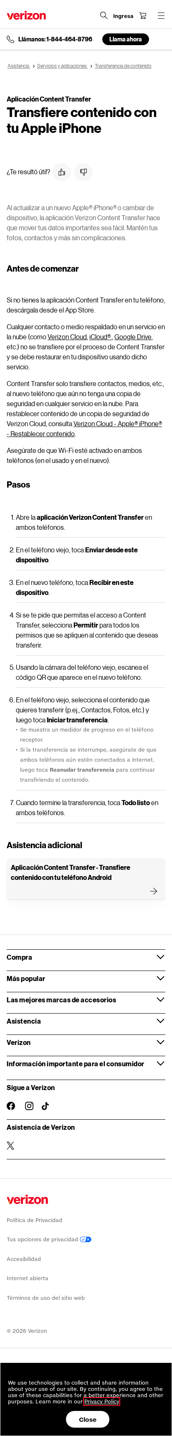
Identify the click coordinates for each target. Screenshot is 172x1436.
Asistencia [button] (24, 1021)
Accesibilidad (24, 1259)
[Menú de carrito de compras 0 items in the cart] (143, 15)
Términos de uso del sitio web (46, 1298)
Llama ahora (125, 39)
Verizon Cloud (67, 337)
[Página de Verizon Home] (26, 15)
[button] (62, 172)
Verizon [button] (19, 1042)
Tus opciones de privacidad (43, 1239)
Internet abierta (27, 1278)
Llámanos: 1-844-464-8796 (55, 39)
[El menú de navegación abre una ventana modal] (161, 15)
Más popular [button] (26, 978)
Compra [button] (19, 957)
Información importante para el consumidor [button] (75, 1063)
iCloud (100, 337)
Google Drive (133, 337)
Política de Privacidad (34, 1220)
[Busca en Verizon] (104, 15)
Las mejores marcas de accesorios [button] (61, 1000)
